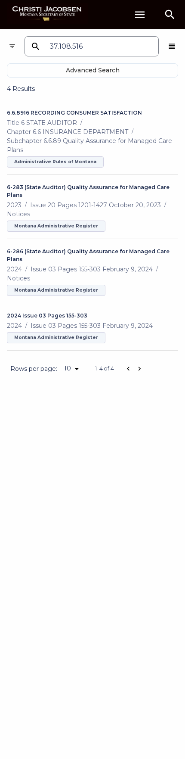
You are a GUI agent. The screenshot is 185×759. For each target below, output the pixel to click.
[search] (170, 14)
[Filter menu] (12, 46)
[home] (47, 14)
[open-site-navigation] (140, 14)
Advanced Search (93, 70)
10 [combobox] (67, 368)
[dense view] (172, 46)
